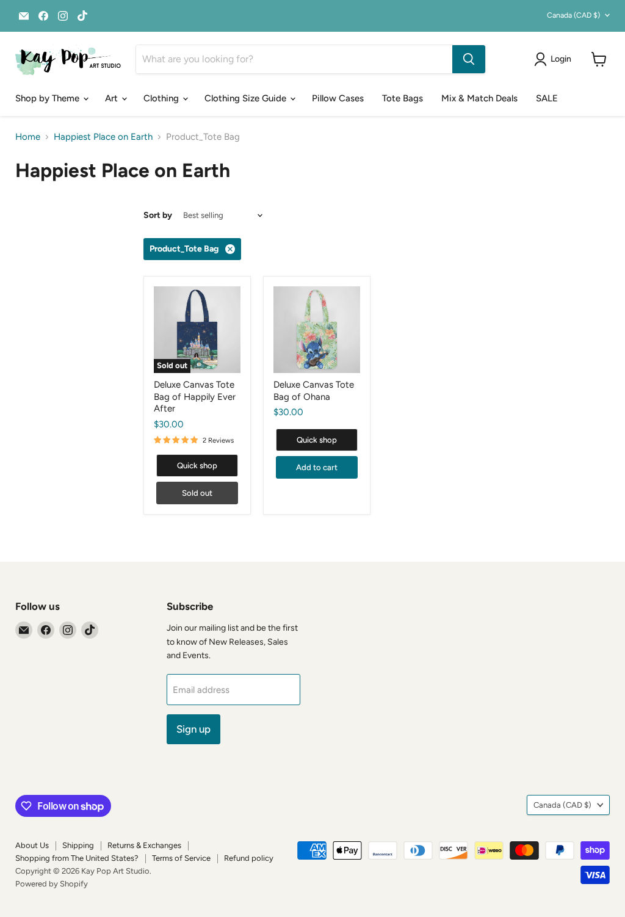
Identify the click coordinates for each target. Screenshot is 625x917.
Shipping (78, 845)
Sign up (193, 729)
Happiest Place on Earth (103, 137)
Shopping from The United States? (77, 858)
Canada (573, 15)
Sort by (157, 215)
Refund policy (248, 858)
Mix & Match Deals (479, 98)
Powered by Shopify (51, 883)
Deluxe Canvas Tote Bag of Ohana (313, 390)
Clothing (162, 98)
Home (27, 137)
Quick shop (197, 465)
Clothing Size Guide (246, 98)
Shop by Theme (48, 98)
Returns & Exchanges (144, 845)
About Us (32, 845)
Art (112, 98)
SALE (547, 98)
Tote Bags (402, 98)
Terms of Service (181, 858)
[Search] (468, 59)
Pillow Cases (338, 98)
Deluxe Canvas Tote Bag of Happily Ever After (195, 396)
